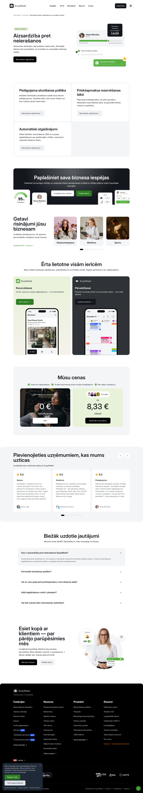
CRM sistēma (79, 735)
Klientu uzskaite (80, 721)
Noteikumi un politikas (94, 789)
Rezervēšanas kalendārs (22, 707)
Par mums (107, 739)
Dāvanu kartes (19, 716)
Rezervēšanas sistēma (82, 707)
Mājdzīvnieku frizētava (52, 744)
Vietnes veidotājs (20, 712)
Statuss (127, 789)
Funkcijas (25, 15)
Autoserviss (48, 730)
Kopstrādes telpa (50, 748)
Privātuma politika (34, 787)
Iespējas (53, 6)
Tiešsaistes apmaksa (23, 735)
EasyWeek (17, 15)
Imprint (108, 789)
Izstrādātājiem (109, 725)
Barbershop (48, 712)
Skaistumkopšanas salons (54, 707)
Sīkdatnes (117, 789)
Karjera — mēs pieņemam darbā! (116, 744)
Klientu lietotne (24, 302)
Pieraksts (77, 712)
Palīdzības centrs (110, 707)
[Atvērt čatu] (138, 788)
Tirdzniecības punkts (23, 740)
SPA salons (48, 725)
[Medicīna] (91, 231)
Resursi (82, 6)
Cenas (90, 6)
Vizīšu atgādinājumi (21, 725)
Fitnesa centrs (49, 721)
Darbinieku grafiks (81, 725)
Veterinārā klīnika (50, 739)
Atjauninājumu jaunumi (112, 735)
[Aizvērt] (40, 765)
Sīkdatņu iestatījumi (10, 787)
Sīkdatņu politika (23, 787)
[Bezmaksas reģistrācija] (42, 102)
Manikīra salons (50, 716)
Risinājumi (71, 6)
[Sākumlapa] (18, 6)
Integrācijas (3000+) (112, 721)
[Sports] (118, 231)
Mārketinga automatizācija (84, 716)
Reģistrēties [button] (121, 6)
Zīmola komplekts (111, 730)
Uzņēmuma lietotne (84, 302)
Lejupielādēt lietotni (111, 716)
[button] (81, 249)
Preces (16, 721)
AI (63, 6)
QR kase (18, 730)
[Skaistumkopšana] (65, 231)
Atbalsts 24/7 (109, 712)
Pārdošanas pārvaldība (83, 730)
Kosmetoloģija (49, 735)
